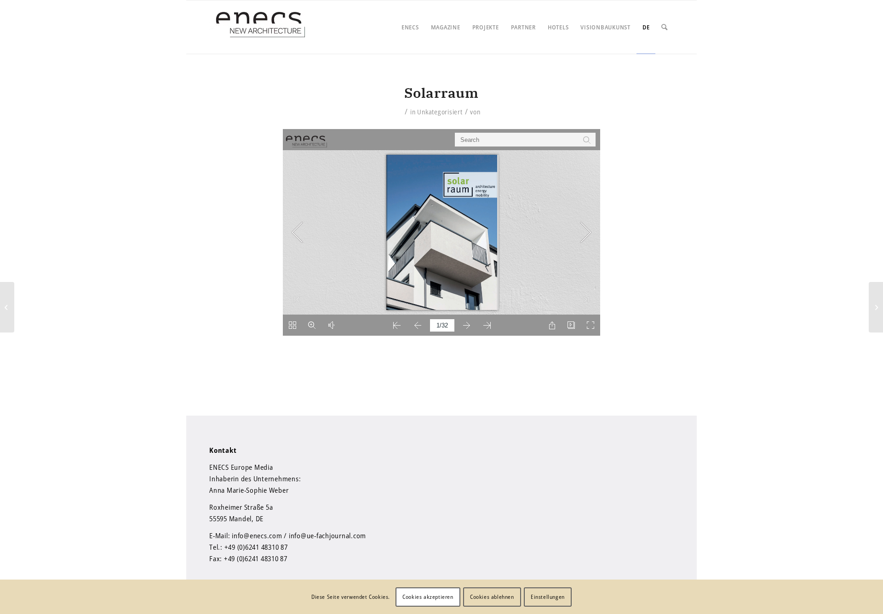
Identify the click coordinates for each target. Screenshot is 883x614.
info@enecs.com (257, 535)
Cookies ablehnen (492, 596)
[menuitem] (410, 27)
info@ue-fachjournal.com (327, 535)
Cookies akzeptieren (427, 596)
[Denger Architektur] (7, 307)
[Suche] (664, 27)
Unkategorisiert (439, 111)
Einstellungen (548, 596)
